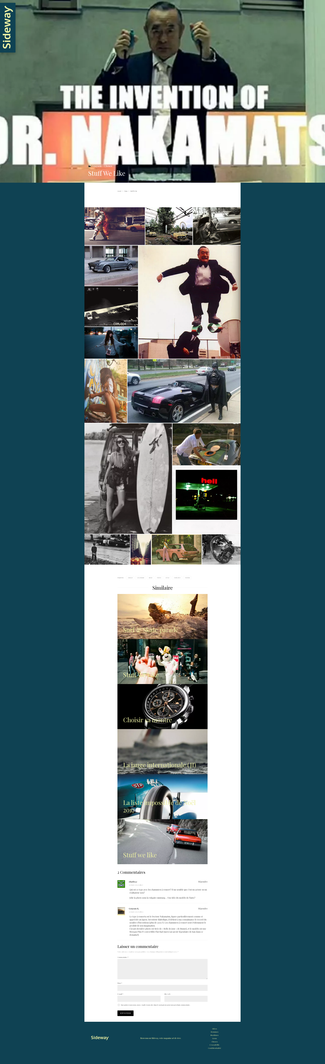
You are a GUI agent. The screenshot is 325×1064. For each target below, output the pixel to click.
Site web (167, 994)
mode (150, 577)
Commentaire (122, 957)
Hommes (214, 1032)
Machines (214, 1035)
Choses (108, 166)
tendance (177, 577)
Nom (119, 983)
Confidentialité (214, 1048)
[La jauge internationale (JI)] (162, 751)
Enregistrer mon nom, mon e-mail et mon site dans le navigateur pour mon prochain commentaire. (155, 1005)
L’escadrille (215, 1045)
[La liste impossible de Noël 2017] (162, 796)
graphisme (140, 577)
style (167, 577)
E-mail (120, 994)
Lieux (214, 1038)
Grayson (97, 166)
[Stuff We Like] (162, 661)
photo (159, 577)
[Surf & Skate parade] (162, 616)
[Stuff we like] (162, 841)
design (130, 577)
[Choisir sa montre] (162, 706)
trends (187, 577)
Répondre (203, 881)
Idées (214, 1029)
